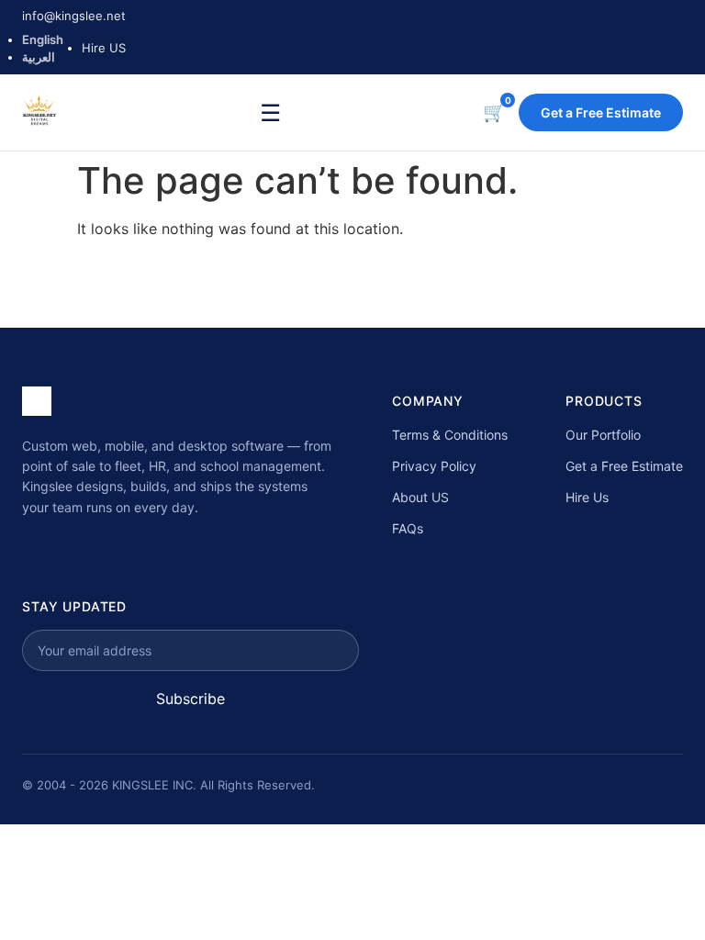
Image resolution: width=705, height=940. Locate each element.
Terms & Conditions (450, 434)
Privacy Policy (434, 466)
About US (420, 497)
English (42, 39)
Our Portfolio (603, 434)
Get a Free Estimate (601, 112)
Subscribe (190, 698)
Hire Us (587, 497)
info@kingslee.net (74, 15)
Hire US (104, 47)
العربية (38, 57)
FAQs (407, 528)
